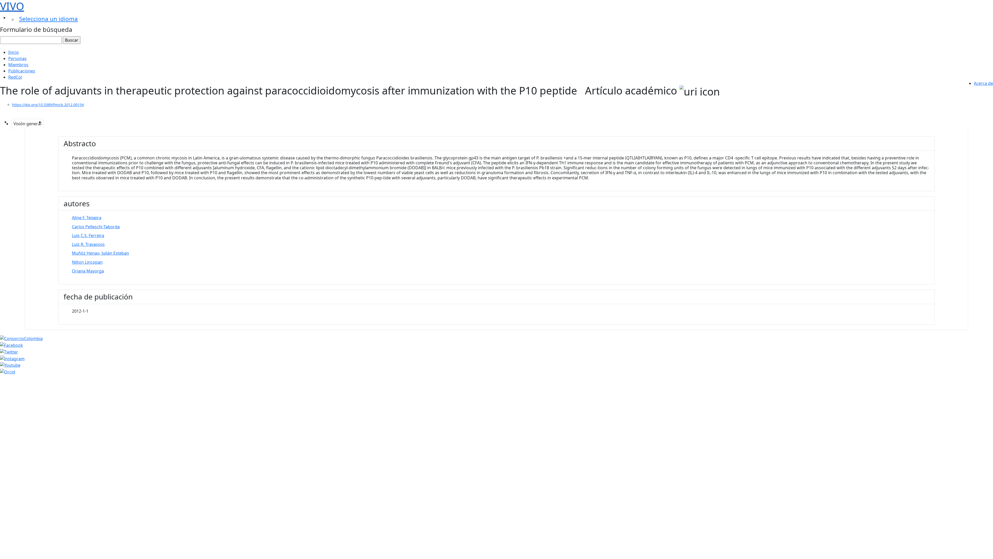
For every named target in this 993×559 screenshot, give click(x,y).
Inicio (13, 52)
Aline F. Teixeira (86, 217)
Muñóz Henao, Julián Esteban (100, 253)
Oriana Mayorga (88, 271)
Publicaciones (21, 71)
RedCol (15, 77)
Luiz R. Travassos (88, 244)
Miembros (18, 65)
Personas (17, 58)
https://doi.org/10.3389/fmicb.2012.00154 (48, 104)
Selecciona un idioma (48, 19)
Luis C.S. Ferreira (88, 235)
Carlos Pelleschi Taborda (96, 227)
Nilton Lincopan (87, 262)
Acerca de (983, 83)
